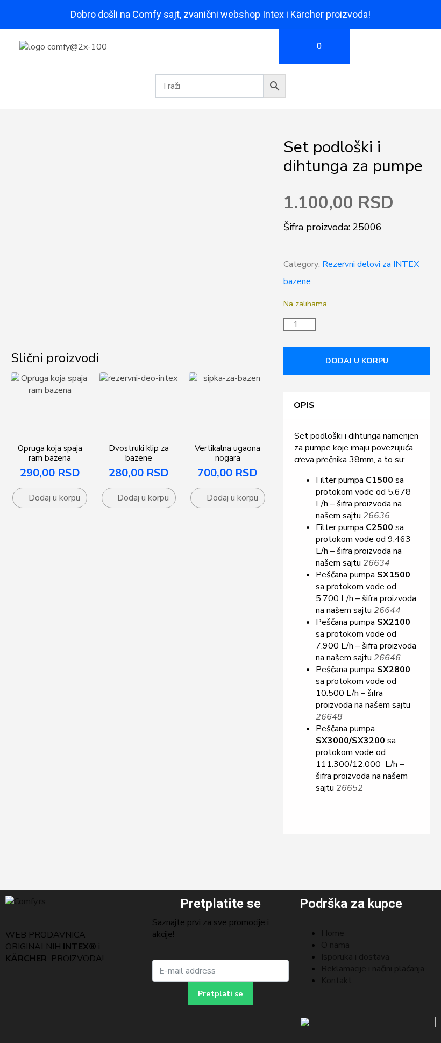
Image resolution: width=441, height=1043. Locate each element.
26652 (349, 788)
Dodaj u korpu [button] (54, 498)
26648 (329, 717)
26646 (387, 658)
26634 (376, 563)
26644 (387, 610)
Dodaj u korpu (356, 361)
